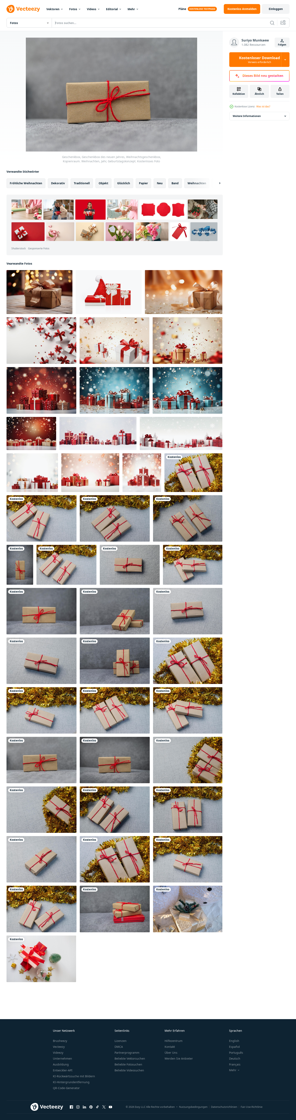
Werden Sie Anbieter (179, 1058)
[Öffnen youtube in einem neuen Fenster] (110, 1106)
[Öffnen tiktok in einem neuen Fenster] (97, 1106)
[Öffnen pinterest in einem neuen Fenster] (91, 1106)
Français (234, 1064)
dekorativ (58, 183)
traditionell (82, 183)
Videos (91, 9)
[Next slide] (216, 183)
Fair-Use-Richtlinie (251, 1107)
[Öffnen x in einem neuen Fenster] (104, 1106)
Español (234, 1047)
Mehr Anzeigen (204, 232)
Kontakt (170, 1047)
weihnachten (197, 183)
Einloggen (276, 9)
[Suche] (272, 22)
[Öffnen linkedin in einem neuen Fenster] (84, 1106)
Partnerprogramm (127, 1053)
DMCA (119, 1047)
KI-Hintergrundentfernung (71, 1082)
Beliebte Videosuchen (129, 1070)
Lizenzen (121, 1041)
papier (143, 183)
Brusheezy (60, 1041)
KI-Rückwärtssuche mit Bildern (74, 1076)
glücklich (123, 183)
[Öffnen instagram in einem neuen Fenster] (78, 1106)
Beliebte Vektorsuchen (130, 1058)
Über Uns (171, 1053)
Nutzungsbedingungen (193, 1107)
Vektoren (52, 9)
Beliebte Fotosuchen (128, 1064)
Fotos (73, 9)
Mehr (131, 9)
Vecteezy (59, 1047)
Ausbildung (61, 1064)
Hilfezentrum (173, 1041)
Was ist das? (263, 106)
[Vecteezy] (23, 9)
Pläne (182, 9)
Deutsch (234, 1058)
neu (160, 183)
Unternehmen (62, 1058)
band (175, 183)
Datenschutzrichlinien (224, 1107)
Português (236, 1053)
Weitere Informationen (247, 116)
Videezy (58, 1053)
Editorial (112, 9)
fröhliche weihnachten (26, 183)
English (234, 1041)
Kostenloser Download (259, 59)
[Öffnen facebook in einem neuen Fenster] (71, 1106)
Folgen (282, 44)
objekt (103, 183)
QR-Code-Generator (66, 1088)
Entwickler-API (62, 1070)
